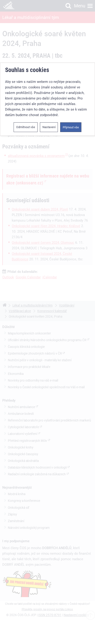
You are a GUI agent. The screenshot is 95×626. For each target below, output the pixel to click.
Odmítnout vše (25, 127)
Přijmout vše (71, 127)
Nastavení (49, 127)
